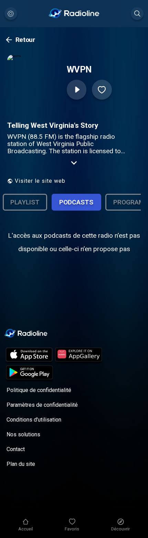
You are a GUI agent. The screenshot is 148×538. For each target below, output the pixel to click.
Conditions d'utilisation (34, 419)
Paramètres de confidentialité (42, 405)
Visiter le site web (40, 181)
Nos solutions (23, 434)
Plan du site (21, 464)
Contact (16, 449)
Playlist (25, 202)
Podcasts (76, 202)
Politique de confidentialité (39, 390)
